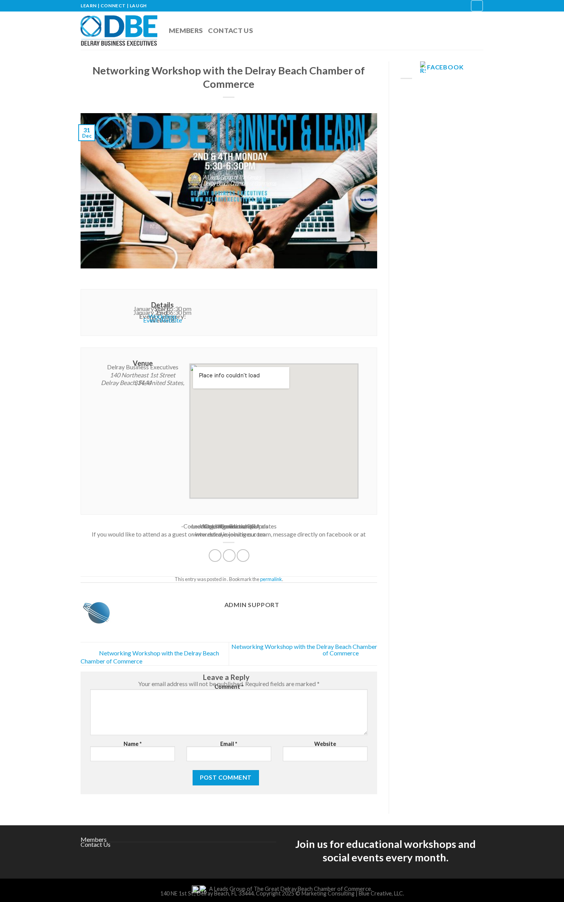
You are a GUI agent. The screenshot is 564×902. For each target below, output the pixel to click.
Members (186, 30)
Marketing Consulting (328, 893)
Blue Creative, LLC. (381, 893)
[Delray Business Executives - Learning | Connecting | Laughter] (119, 30)
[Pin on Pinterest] (243, 555)
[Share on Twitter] (229, 555)
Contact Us (230, 30)
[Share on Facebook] (215, 555)
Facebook (445, 67)
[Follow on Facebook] (477, 5)
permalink (271, 579)
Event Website (162, 320)
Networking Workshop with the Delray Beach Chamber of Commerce (304, 650)
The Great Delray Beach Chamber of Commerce (312, 889)
